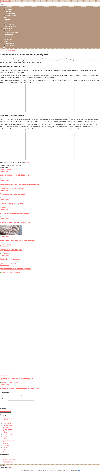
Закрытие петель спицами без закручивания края (19, 184)
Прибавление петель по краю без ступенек (16, 379)
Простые (5, 442)
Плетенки (5, 443)
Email (2, 398)
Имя (1, 395)
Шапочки (7, 30)
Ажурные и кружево (8, 418)
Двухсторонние (7, 429)
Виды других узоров (10, 26)
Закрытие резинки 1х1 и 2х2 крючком (15, 175)
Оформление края (7, 39)
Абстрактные (9, 21)
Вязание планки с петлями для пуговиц (15, 222)
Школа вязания (7, 7)
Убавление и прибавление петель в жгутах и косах (19, 388)
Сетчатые (5, 449)
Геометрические (7, 427)
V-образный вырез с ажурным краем (14, 213)
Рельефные (6, 445)
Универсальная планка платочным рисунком (17, 240)
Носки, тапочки (9, 34)
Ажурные (7, 19)
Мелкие (5, 438)
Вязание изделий (7, 28)
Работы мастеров (10, 45)
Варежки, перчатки (10, 36)
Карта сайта (23, 466)
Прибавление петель (10, 15)
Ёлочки (5, 432)
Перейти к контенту (5, 1)
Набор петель (9, 9)
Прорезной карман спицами (11, 250)
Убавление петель (10, 13)
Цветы (5, 451)
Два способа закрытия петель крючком (15, 269)
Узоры (4, 17)
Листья (5, 436)
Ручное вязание (9, 43)
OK (79, 470)
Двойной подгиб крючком (10, 259)
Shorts (4, 47)
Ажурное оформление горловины (13, 194)
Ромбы (5, 447)
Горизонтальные (9, 24)
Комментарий (4, 408)
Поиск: (2, 4)
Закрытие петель (9, 11)
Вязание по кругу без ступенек (12, 203)
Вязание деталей (7, 37)
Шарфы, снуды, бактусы (11, 32)
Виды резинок (9, 22)
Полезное (5, 41)
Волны (5, 421)
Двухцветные (6, 431)
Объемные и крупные (9, 440)
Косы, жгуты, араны (8, 434)
